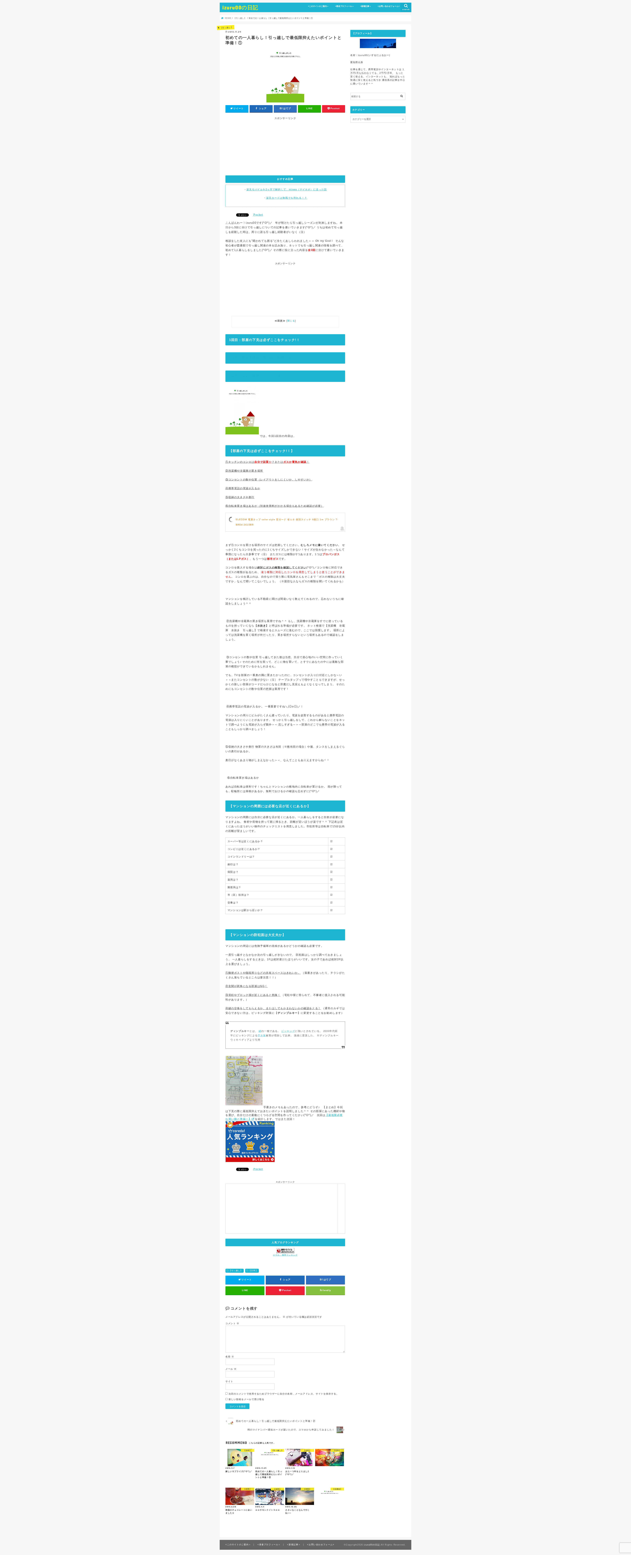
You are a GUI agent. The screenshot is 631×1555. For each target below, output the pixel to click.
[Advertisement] (285, 147)
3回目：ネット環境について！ (253, 376)
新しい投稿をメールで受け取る (246, 1399)
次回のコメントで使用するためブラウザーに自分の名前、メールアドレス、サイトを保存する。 (284, 1394)
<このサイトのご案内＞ (318, 6)
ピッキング (288, 1031)
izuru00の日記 (240, 7)
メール (231, 1369)
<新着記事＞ (365, 6)
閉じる (291, 321)
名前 (229, 1356)
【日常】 (253, 1270)
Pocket (258, 214)
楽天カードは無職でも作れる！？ (286, 197)
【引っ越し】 (236, 1270)
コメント (232, 1323)
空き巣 (262, 1035)
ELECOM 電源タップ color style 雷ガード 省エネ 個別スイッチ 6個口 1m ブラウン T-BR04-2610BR (287, 522)
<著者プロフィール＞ (344, 6)
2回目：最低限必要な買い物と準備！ (258, 358)
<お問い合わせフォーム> (389, 6)
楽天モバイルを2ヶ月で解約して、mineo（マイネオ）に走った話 (286, 189)
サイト (229, 1381)
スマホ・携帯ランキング (285, 1255)
